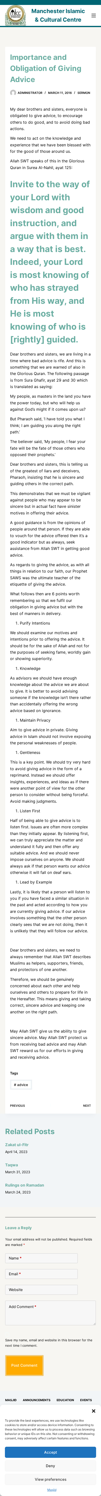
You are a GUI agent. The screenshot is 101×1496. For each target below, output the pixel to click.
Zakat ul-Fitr (17, 1144)
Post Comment (24, 1365)
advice (21, 1085)
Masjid (51, 1490)
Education (65, 1400)
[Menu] (93, 15)
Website (16, 1289)
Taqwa (11, 1164)
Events (86, 1400)
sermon (83, 93)
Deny (50, 1465)
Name (15, 1258)
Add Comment (22, 1306)
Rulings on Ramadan (24, 1185)
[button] (93, 1411)
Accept (50, 1452)
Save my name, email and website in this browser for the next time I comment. (48, 1342)
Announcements (36, 1400)
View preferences (50, 1479)
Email (15, 1274)
